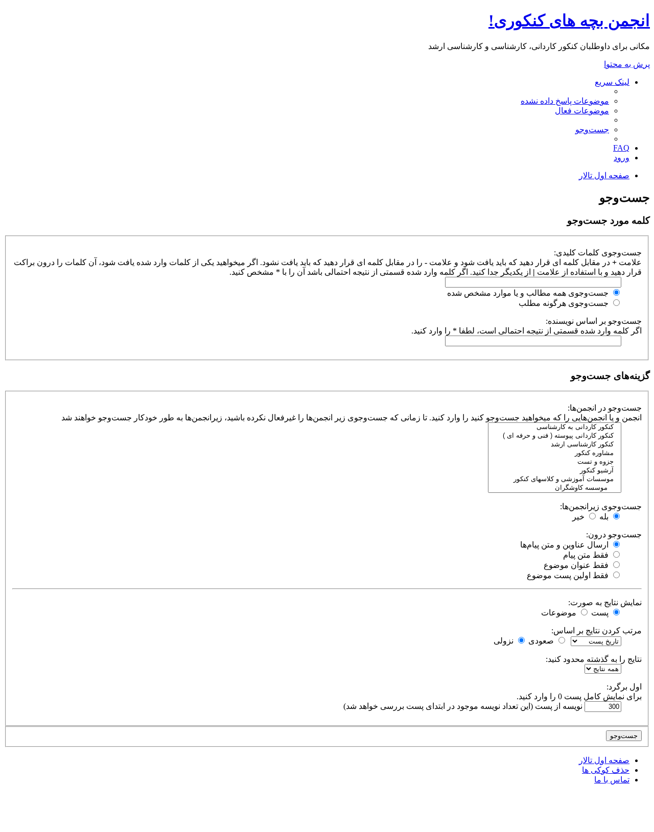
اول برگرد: (624, 686)
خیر (579, 516)
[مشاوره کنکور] (554, 453)
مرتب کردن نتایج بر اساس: (596, 630)
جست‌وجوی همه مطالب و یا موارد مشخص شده (529, 293)
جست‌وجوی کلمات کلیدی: (598, 252)
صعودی (542, 640)
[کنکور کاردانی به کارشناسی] (554, 427)
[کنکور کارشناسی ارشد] (554, 444)
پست (601, 612)
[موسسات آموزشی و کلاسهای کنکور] (554, 479)
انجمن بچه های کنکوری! (569, 20)
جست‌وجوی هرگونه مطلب (565, 303)
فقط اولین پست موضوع (569, 575)
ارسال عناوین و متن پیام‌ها (565, 544)
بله (605, 516)
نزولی (505, 640)
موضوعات (559, 612)
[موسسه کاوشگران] (554, 488)
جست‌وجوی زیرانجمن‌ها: (601, 506)
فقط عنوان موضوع (577, 565)
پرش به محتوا (627, 64)
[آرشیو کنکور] (554, 470)
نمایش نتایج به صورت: (605, 602)
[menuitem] (565, 101)
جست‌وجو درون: (614, 534)
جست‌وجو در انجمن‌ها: (605, 407)
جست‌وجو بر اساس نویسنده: (594, 321)
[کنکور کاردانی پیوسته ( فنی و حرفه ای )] (554, 436)
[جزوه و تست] (554, 462)
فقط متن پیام (587, 555)
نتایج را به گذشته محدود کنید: (594, 659)
